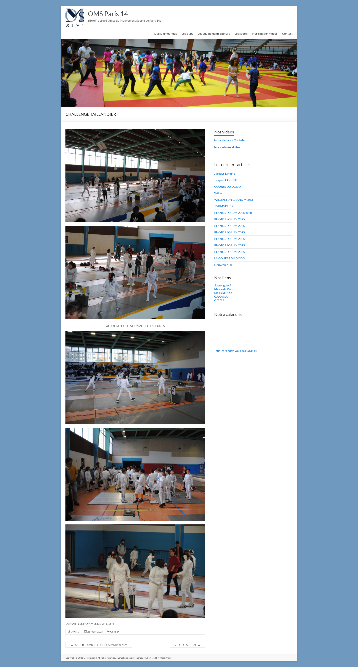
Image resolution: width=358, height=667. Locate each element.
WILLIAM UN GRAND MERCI (233, 199)
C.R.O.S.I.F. (221, 296)
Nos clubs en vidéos (264, 33)
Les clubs (187, 33)
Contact (287, 33)
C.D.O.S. (219, 300)
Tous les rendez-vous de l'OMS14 (235, 350)
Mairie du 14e (223, 292)
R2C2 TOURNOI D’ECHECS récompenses (98, 644)
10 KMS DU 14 (223, 206)
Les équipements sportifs (214, 33)
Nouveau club (223, 265)
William (219, 193)
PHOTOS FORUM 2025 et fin (233, 212)
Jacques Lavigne (224, 173)
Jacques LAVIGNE (226, 180)
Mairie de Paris (223, 289)
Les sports (241, 33)
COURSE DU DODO (227, 186)
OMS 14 (75, 631)
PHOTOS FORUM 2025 (229, 219)
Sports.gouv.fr (223, 285)
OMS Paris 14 (108, 14)
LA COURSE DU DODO (229, 258)
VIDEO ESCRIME (187, 644)
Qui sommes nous (165, 33)
